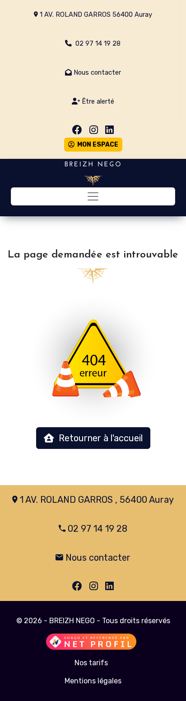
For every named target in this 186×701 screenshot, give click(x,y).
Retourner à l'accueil (98, 438)
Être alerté (97, 101)
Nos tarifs (91, 662)
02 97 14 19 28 (96, 43)
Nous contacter (96, 72)
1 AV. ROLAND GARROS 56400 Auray (95, 14)
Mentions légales (93, 681)
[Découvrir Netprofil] (91, 642)
